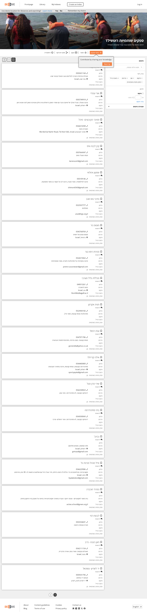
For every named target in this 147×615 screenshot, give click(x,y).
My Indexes (56, 4)
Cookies (59, 605)
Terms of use (39, 608)
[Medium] (76, 608)
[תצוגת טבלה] (9, 60)
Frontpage (29, 4)
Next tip (107, 64)
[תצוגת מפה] (4, 60)
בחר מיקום (140, 101)
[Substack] (73, 608)
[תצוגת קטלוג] (13, 60)
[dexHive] (10, 4)
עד (143, 97)
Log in (139, 4)
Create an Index (75, 4)
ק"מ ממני (131, 97)
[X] (81, 608)
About (26, 605)
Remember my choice (77, 11)
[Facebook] (84, 608)
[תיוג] (101, 93)
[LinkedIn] (79, 608)
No (61, 11)
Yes (56, 11)
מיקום (140, 93)
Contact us (77, 605)
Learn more (47, 11)
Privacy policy (61, 608)
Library (42, 4)
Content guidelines (42, 605)
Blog (25, 608)
